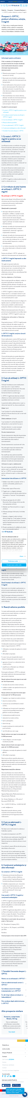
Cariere (4, 1062)
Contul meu (24, 5)
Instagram (5, 1076)
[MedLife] (14, 5)
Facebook (3, 1076)
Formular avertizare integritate (10, 1070)
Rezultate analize (21, 5)
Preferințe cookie (13, 561)
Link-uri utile (6, 1049)
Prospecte (10, 10)
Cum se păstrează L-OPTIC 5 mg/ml (13, 125)
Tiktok (8, 1076)
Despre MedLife (7, 1053)
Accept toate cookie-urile (14, 565)
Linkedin (11, 1076)
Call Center (8, 1059)
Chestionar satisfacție (8, 1065)
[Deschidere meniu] (2, 5)
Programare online (26, 5)
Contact (4, 1057)
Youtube (14, 1076)
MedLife (3, 10)
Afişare (21, 556)
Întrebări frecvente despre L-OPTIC (13, 131)
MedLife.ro (5, 1045)
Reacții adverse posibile (10, 122)
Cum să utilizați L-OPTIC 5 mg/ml (12, 120)
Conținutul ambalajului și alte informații (14, 128)
